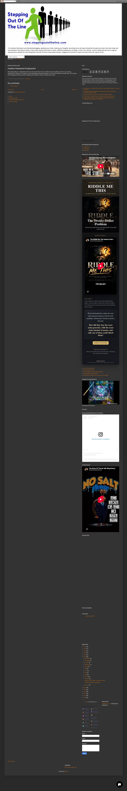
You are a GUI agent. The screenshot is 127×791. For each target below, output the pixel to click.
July (86, 668)
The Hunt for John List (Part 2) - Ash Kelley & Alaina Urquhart (97, 94)
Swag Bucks (86, 148)
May (86, 672)
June (86, 670)
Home (42, 89)
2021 (85, 656)
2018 (85, 691)
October (87, 662)
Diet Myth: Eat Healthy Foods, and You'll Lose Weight (95, 375)
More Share (86, 150)
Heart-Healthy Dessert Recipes (90, 373)
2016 (85, 695)
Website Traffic (11, 761)
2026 (85, 646)
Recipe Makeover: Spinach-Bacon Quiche (93, 371)
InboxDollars (86, 147)
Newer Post (11, 89)
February (87, 678)
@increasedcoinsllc (90, 616)
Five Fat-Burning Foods (88, 368)
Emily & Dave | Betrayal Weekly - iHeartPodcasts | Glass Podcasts (98, 96)
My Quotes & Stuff (13, 98)
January (87, 685)
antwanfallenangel (106, 459)
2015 (85, 697)
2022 (85, 654)
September (87, 664)
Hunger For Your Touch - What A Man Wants (95, 680)
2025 (85, 648)
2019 (85, 689)
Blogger (66, 771)
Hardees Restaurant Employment (92, 682)
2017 (85, 693)
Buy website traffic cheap (71, 767)
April (86, 674)
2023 (85, 652)
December (87, 658)
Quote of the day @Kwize (88, 140)
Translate (19, 59)
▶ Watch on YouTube (100, 342)
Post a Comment (14, 86)
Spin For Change (13, 101)
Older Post (74, 89)
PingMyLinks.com (106, 703)
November (87, 660)
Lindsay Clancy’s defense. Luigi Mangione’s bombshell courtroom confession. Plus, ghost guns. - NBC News (98, 98)
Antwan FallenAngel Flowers (91, 459)
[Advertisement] (100, 593)
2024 (85, 650)
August (86, 666)
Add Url (86, 701)
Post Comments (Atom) (19, 92)
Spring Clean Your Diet (88, 370)
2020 (85, 687)
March (86, 676)
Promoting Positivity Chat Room (16, 99)
